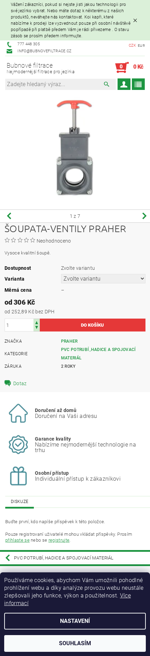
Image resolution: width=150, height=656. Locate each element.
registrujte (59, 540)
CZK (132, 45)
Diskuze (19, 501)
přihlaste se (17, 540)
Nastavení (75, 621)
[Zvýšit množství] (36, 322)
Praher (69, 341)
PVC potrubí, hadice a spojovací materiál (64, 557)
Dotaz (20, 383)
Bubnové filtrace (41, 68)
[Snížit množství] (36, 328)
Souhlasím (75, 643)
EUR (141, 45)
